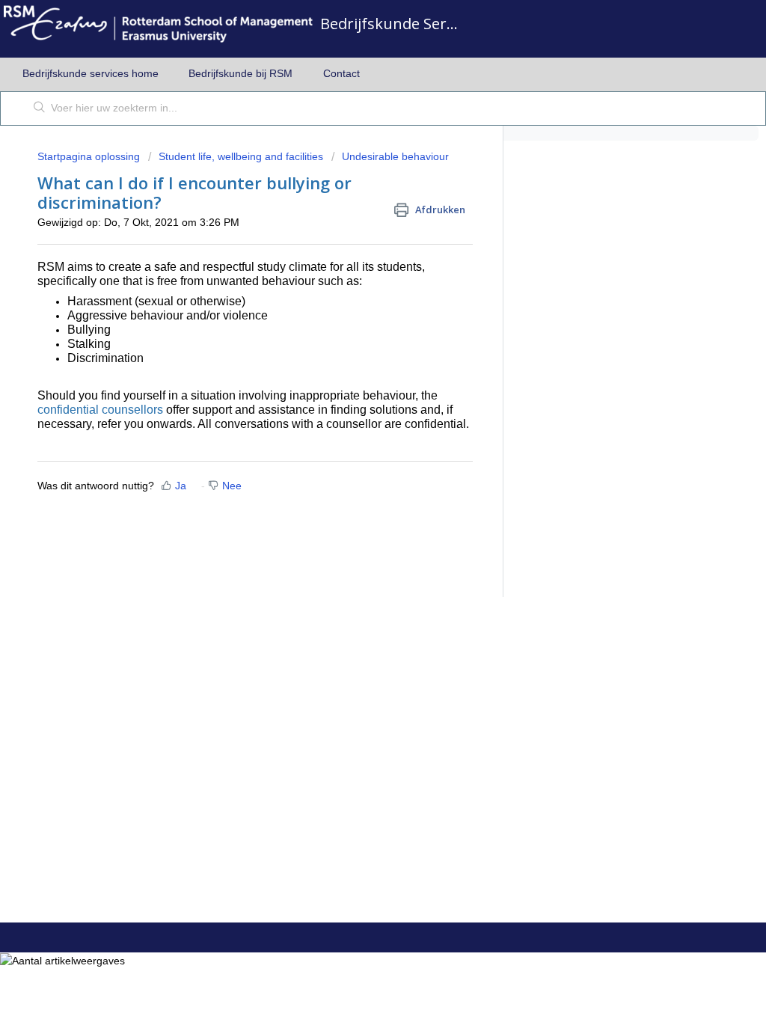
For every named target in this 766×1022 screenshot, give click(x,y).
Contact (341, 73)
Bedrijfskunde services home (90, 73)
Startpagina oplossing (90, 156)
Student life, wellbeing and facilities (241, 156)
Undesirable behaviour (395, 156)
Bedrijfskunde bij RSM (240, 73)
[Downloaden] (355, 318)
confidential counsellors (100, 409)
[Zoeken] (39, 108)
